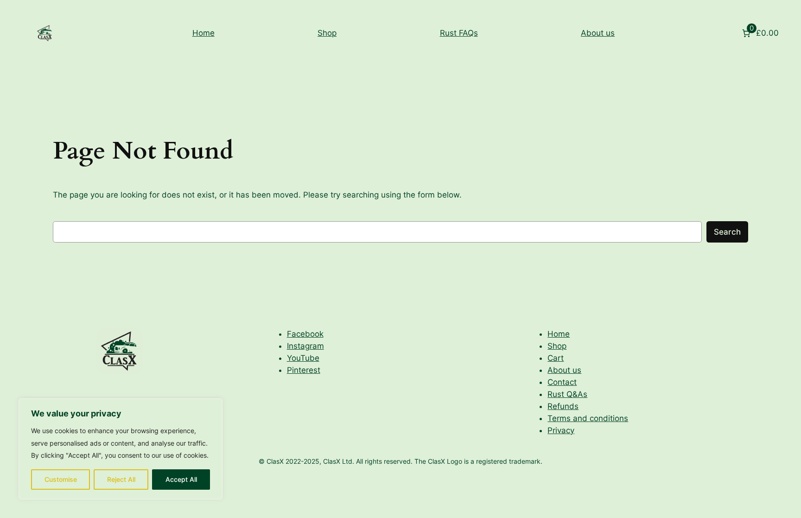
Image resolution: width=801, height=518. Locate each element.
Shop (327, 33)
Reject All (121, 479)
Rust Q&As (567, 394)
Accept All (181, 479)
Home (203, 33)
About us (598, 33)
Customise (60, 479)
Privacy (560, 430)
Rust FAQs (459, 33)
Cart (555, 358)
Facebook (305, 334)
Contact (562, 382)
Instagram (305, 346)
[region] (120, 448)
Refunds (562, 406)
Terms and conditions (587, 418)
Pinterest (303, 370)
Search (727, 232)
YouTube (303, 358)
